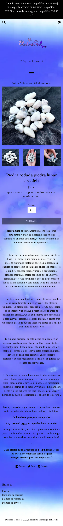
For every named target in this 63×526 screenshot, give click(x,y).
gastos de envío (35, 192)
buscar (5, 491)
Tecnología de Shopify (48, 520)
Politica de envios (11, 502)
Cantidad (31, 205)
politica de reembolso (13, 498)
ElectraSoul (33, 520)
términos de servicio (12, 495)
